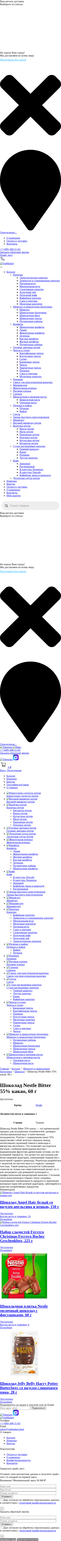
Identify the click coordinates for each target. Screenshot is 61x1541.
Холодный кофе (28, 295)
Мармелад (18, 420)
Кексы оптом (27, 428)
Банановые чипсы (30, 362)
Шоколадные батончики (33, 312)
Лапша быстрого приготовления (31, 417)
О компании (13, 238)
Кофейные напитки (30, 298)
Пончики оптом (28, 437)
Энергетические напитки (34, 277)
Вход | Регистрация (10, 770)
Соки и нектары (28, 301)
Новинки (12, 481)
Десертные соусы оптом (26, 478)
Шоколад (25, 309)
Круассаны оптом (29, 440)
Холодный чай (28, 292)
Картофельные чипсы (32, 353)
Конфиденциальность (19, 1460)
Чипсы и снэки (21, 350)
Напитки (18, 274)
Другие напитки (29, 457)
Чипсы (23, 364)
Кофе (16, 460)
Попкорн (24, 370)
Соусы (16, 414)
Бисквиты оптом (29, 443)
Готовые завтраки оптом (26, 347)
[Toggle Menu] (1, 267)
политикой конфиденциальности (37, 1502)
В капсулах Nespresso (31, 469)
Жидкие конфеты (29, 341)
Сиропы (17, 394)
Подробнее (6, 1219)
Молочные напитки (30, 376)
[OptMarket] (7, 263)
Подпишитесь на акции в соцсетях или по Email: (27, 1404)
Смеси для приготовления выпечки (33, 382)
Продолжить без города (13, 59)
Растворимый (27, 466)
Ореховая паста (28, 402)
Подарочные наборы (31, 321)
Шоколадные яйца (30, 315)
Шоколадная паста (30, 399)
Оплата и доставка (17, 241)
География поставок (18, 784)
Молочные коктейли (31, 303)
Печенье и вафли (22, 405)
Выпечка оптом (21, 425)
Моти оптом (26, 431)
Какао (23, 452)
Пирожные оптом (29, 434)
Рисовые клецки (22, 391)
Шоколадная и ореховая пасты (30, 396)
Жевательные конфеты (32, 333)
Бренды (11, 484)
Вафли (23, 411)
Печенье (24, 408)
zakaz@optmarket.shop (12, 1429)
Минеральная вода (30, 286)
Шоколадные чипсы (31, 318)
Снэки (23, 359)
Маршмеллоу (20, 385)
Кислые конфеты (29, 338)
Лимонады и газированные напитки (40, 280)
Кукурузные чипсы (30, 356)
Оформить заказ (8, 1539)
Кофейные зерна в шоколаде (35, 475)
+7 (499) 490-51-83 (10, 249)
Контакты (12, 243)
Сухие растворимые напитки (29, 446)
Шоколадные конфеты (32, 327)
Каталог (11, 271)
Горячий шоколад (29, 449)
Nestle (39, 1105)
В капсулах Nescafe (30, 472)
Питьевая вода (28, 283)
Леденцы (25, 335)
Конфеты (18, 324)
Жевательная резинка (25, 388)
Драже (23, 330)
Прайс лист (6, 255)
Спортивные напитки (32, 289)
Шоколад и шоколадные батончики (32, 306)
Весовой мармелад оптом (27, 423)
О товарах (12, 787)
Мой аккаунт (14, 495)
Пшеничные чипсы (30, 367)
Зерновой (25, 463)
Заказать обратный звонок (14, 252)
